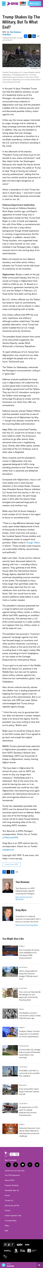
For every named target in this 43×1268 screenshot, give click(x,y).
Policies (7, 1210)
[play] (3, 1265)
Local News (23, 967)
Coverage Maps (10, 1221)
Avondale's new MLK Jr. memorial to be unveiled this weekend (29, 1073)
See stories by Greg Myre (27, 925)
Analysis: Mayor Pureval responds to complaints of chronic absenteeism (29, 1034)
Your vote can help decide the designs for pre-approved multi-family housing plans (29, 995)
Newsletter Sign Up (12, 1190)
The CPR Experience (12, 1175)
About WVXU (9, 1180)
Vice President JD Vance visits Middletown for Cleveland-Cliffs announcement (29, 954)
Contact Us (9, 1200)
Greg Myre (6, 34)
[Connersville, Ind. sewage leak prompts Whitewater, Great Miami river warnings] (10, 1050)
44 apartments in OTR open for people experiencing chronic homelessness (28, 1111)
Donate (35, 4)
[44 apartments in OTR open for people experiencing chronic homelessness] (10, 1108)
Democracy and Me (12, 1205)
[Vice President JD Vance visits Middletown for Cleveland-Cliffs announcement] (10, 951)
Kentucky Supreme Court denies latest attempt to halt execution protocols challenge (29, 1132)
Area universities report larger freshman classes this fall (29, 1091)
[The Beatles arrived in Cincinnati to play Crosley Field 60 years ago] (10, 1013)
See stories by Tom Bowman (24, 898)
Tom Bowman (15, 32)
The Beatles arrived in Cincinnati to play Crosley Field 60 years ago (30, 1015)
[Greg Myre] (7, 914)
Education (23, 1085)
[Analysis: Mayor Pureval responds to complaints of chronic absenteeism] (10, 1032)
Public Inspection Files (13, 1215)
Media (21, 1009)
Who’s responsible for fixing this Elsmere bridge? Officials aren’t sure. (28, 974)
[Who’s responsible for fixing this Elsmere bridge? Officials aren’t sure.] (10, 971)
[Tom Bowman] (7, 886)
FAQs (7, 1226)
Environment (24, 1046)
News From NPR (11, 864)
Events (7, 1195)
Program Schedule (11, 1185)
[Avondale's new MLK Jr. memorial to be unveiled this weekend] (10, 1071)
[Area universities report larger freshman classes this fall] (10, 1089)
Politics (22, 946)
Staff (6, 1231)
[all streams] (40, 1265)
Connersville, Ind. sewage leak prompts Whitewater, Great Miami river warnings (29, 1053)
